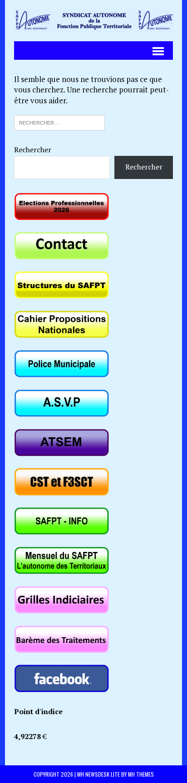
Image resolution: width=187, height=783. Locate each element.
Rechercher (32, 150)
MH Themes (141, 774)
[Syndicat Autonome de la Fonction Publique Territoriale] (93, 20)
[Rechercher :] (59, 121)
